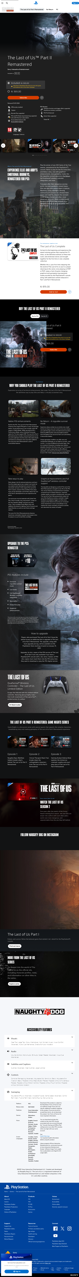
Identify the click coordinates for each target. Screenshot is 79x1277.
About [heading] (6, 1196)
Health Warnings (45, 1136)
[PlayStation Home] (35, 3)
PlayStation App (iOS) (58, 1241)
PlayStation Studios (9, 1204)
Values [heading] (54, 1196)
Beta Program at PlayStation (60, 1246)
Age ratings (31, 1231)
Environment (55, 1199)
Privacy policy (35, 1269)
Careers (6, 1202)
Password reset (8, 1236)
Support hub (7, 1226)
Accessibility (55, 1202)
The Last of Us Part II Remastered (31, 9)
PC (57, 9)
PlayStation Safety (9, 1229)
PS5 (29, 1199)
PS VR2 (30, 1204)
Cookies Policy (59, 1269)
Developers (31, 1236)
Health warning (32, 1234)
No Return (49, 9)
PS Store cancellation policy (36, 1229)
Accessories (31, 1209)
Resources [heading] (31, 1223)
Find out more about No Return (60, 453)
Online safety (56, 1204)
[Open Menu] (2, 3)
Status (6, 1231)
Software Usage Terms (69, 1269)
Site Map (53, 1269)
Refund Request (8, 1239)
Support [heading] (7, 1223)
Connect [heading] (55, 1223)
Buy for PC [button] (44, 316)
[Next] (76, 145)
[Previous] (3, 145)
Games (12, 1191)
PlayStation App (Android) (59, 1244)
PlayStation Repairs (9, 1234)
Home (6, 1191)
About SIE (7, 1199)
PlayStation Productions (11, 1207)
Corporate (7, 1209)
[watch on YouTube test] (46, 150)
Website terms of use (45, 1269)
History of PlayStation (10, 1212)
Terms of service (33, 1226)
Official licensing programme (36, 1241)
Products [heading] (31, 1196)
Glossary (30, 1239)
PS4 (29, 1202)
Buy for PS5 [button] (35, 316)
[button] (17, 122)
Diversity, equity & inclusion (60, 1207)
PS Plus (30, 1207)
